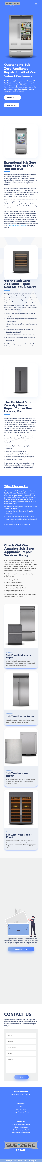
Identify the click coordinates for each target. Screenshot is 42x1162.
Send (21, 1077)
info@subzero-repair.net (21, 1112)
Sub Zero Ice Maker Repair (21, 1130)
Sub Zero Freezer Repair (21, 1127)
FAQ (21, 1106)
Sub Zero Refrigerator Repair (21, 1124)
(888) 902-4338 (11, 105)
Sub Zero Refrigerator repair (17, 225)
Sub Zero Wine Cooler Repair (21, 1132)
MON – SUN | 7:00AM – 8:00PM (21, 1094)
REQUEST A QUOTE (12, 97)
